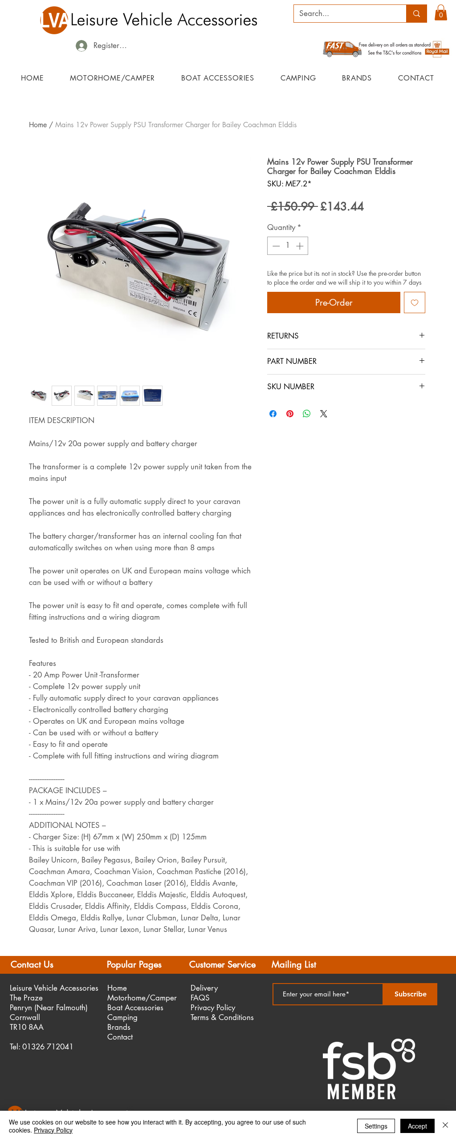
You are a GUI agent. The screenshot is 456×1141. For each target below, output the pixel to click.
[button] (441, 12)
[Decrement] (275, 246)
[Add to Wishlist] (414, 302)
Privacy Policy (53, 1129)
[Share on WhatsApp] (306, 413)
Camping (122, 1017)
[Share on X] (323, 413)
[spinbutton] (288, 246)
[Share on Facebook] (273, 413)
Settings (376, 1125)
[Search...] (416, 13)
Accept (417, 1125)
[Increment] (300, 246)
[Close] (445, 1126)
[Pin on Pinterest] (290, 413)
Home (38, 124)
